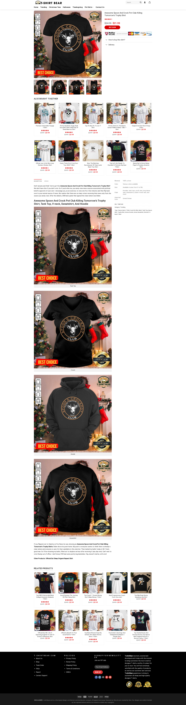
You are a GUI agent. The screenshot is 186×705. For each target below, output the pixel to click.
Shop (37, 662)
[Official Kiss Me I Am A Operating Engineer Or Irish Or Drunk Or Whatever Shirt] (44, 620)
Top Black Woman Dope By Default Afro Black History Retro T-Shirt (93, 634)
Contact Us (100, 7)
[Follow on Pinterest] (106, 677)
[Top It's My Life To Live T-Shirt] (93, 113)
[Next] (98, 44)
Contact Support (41, 675)
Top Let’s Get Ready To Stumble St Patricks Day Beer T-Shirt (117, 165)
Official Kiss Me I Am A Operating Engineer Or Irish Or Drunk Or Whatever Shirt (45, 634)
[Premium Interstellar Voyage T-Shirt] (44, 113)
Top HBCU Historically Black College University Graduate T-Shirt (45, 597)
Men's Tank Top (143, 210)
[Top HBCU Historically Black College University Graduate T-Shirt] (44, 582)
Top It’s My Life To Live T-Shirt (93, 126)
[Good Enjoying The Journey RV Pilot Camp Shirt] (69, 582)
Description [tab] (38, 181)
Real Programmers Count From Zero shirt (117, 596)
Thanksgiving (78, 7)
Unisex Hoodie (129, 212)
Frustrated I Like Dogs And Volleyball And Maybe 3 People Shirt (117, 634)
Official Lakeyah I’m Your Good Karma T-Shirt (69, 634)
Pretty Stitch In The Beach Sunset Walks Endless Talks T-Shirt (117, 127)
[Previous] (37, 44)
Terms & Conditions (73, 669)
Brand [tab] (46, 181)
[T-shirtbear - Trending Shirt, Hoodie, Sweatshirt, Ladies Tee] (48, 2)
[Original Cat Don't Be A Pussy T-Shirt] (141, 113)
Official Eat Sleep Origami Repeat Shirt (59, 558)
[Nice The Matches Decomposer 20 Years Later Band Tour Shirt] (93, 150)
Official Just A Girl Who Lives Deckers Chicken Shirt (45, 164)
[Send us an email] (103, 677)
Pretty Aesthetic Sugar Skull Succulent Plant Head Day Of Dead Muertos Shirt (69, 127)
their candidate (64, 549)
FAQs (38, 669)
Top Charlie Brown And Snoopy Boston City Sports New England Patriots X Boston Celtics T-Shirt (141, 635)
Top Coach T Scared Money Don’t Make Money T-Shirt (93, 596)
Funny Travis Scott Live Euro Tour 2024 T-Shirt (69, 164)
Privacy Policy (71, 658)
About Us (39, 658)
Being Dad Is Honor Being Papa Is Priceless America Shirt (141, 165)
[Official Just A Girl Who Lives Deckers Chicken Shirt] (44, 150)
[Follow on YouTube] (110, 677)
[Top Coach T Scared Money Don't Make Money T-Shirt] (93, 582)
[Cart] (149, 2)
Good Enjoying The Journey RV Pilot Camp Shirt (69, 596)
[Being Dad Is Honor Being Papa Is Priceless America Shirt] (141, 150)
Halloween (66, 7)
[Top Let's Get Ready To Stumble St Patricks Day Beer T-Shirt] (117, 150)
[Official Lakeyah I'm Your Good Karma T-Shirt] (69, 620)
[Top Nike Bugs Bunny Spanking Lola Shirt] (141, 582)
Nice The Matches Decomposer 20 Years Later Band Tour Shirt (93, 165)
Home (36, 7)
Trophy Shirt (121, 212)
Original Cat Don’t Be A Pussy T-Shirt (141, 126)
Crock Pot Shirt (134, 210)
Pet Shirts (88, 7)
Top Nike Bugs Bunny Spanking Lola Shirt (141, 596)
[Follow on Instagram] (99, 677)
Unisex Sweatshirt (138, 212)
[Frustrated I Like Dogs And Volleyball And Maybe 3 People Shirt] (117, 620)
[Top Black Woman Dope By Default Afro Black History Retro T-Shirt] (93, 620)
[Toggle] (106, 40)
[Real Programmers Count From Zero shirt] (117, 582)
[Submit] (140, 2)
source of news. (52, 193)
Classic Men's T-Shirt (124, 210)
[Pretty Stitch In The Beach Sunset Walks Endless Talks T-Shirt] (117, 113)
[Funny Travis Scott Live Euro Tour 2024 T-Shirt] (69, 150)
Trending (43, 7)
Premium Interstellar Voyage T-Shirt (45, 126)
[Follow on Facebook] (96, 677)
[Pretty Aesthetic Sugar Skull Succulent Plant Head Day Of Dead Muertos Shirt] (69, 113)
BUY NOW (112, 27)
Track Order (40, 665)
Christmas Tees (55, 7)
